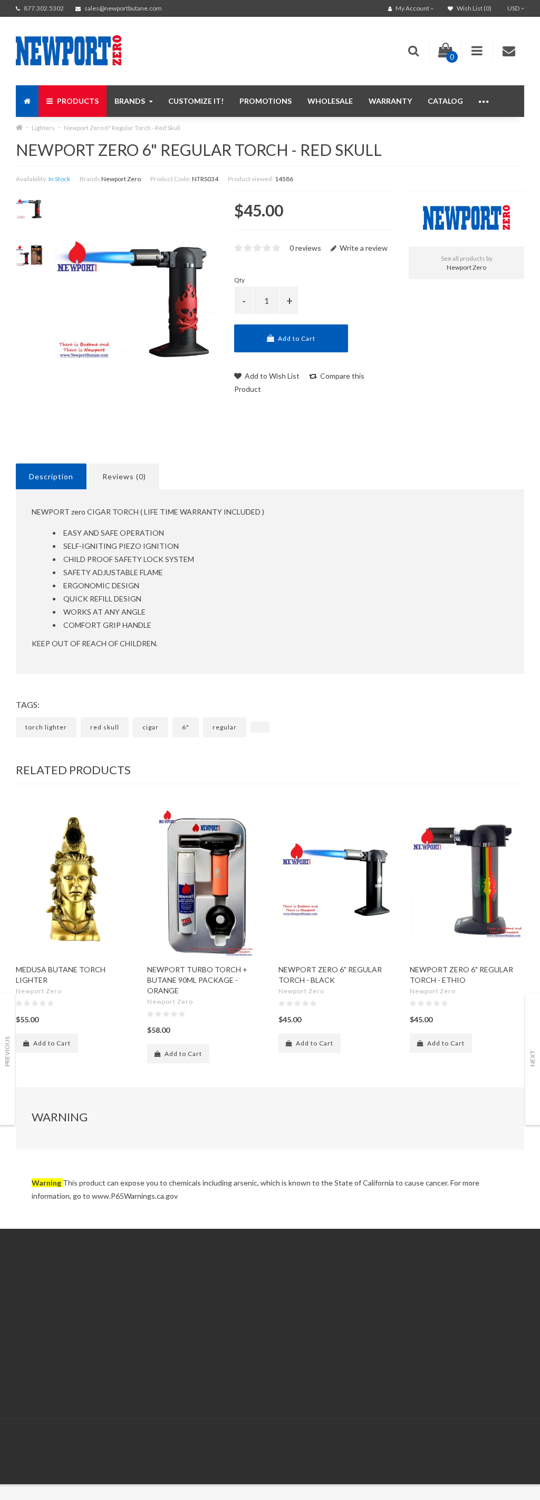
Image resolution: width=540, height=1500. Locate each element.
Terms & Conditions (180, 1356)
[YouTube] (471, 1440)
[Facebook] (406, 1440)
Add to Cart (295, 338)
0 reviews (305, 247)
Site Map (394, 1343)
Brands (130, 100)
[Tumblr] (514, 1440)
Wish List (278, 1330)
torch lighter (46, 727)
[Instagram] (493, 1440)
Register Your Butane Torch (83, 1369)
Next (532, 1058)
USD (513, 8)
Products (77, 100)
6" (185, 727)
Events (48, 1356)
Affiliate (393, 1303)
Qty (239, 280)
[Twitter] (428, 1440)
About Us (163, 1290)
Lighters (43, 128)
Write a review (363, 247)
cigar (150, 727)
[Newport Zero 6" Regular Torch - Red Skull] (29, 209)
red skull (104, 727)
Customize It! (196, 100)
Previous (7, 1052)
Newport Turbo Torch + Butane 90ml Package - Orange (197, 980)
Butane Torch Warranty (75, 1382)
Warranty (390, 100)
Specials (393, 1316)
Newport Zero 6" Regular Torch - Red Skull (122, 128)
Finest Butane (60, 1316)
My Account (283, 1303)
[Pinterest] (449, 1440)
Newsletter (399, 1330)
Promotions (265, 100)
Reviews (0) (124, 476)
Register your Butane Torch (309, 1343)
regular (225, 727)
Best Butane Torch (68, 1330)
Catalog (445, 100)
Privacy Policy (169, 1343)
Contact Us (282, 1290)
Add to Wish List (271, 375)
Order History (286, 1316)
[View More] (484, 101)
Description (51, 476)
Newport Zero (121, 179)
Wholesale (330, 100)
